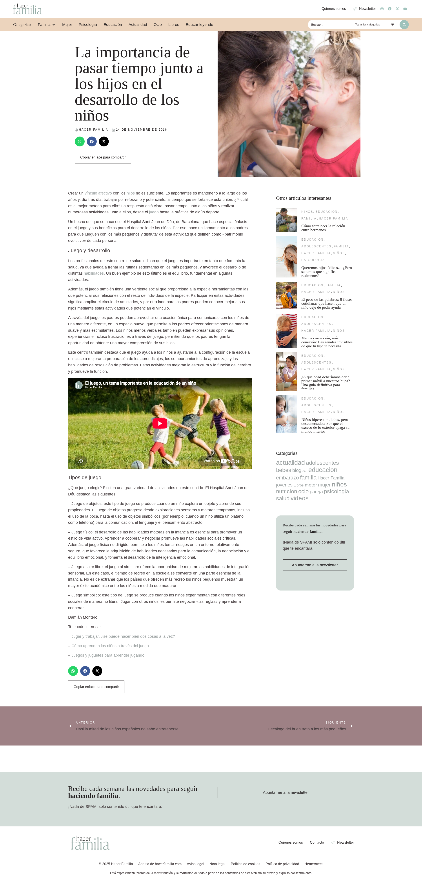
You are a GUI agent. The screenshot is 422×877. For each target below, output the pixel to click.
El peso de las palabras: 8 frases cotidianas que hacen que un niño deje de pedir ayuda (326, 303)
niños (307, 211)
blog (296, 470)
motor (311, 484)
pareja (316, 491)
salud (282, 498)
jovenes (284, 485)
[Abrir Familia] (54, 25)
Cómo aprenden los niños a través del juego (110, 646)
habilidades (94, 273)
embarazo (287, 478)
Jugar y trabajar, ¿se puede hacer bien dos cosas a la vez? (123, 636)
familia (308, 218)
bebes (283, 470)
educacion (326, 211)
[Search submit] (404, 24)
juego (154, 212)
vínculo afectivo (98, 193)
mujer (324, 485)
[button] (80, 141)
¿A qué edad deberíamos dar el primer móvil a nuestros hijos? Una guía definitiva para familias (326, 383)
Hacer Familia (333, 218)
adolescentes (316, 246)
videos (300, 498)
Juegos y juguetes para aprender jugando (107, 655)
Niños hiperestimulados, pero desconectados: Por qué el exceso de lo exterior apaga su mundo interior (325, 425)
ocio (303, 491)
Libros (299, 485)
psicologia (313, 260)
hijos (131, 193)
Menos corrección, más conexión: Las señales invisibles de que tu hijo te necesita (327, 342)
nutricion (286, 491)
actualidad (290, 462)
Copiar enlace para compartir (103, 157)
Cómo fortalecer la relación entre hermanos (323, 228)
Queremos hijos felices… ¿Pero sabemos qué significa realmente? (326, 271)
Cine (304, 471)
